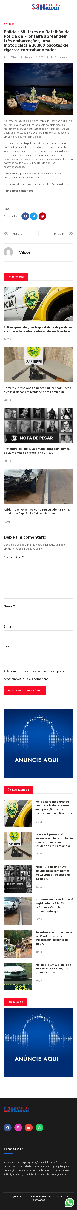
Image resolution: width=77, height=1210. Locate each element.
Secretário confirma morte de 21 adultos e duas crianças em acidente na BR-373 (53, 938)
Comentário (14, 557)
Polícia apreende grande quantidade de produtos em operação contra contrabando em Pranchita (38, 329)
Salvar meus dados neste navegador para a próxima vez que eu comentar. (35, 675)
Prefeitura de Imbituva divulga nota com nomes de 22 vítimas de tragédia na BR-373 (37, 450)
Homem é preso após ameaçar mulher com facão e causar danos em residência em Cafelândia (37, 390)
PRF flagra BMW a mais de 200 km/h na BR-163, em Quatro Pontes (53, 968)
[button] (25, 216)
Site (7, 646)
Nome (9, 606)
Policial (10, 24)
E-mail (9, 626)
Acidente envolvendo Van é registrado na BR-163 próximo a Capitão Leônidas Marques (37, 511)
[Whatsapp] (39, 1128)
